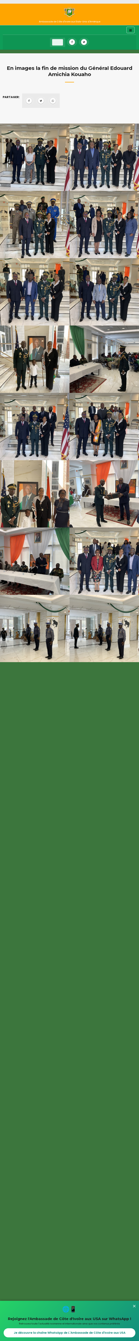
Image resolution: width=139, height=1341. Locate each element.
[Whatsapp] (53, 100)
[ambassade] (69, 12)
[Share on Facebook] (29, 100)
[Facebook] (72, 42)
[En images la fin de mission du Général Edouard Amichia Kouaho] (35, 157)
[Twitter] (84, 42)
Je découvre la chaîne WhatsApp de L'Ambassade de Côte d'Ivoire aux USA (69, 1333)
